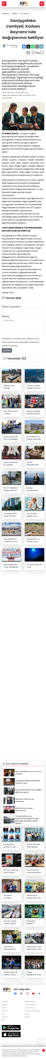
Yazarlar (5, 1017)
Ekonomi (5, 1011)
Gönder (6, 350)
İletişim (27, 1017)
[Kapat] (43, 1050)
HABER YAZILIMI (7, 1047)
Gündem (5, 1002)
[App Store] (23, 1034)
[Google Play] (23, 1027)
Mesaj (5, 316)
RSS (3, 1020)
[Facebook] (15, 993)
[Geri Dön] (4, 3)
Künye (27, 1014)
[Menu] (42, 3)
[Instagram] (27, 993)
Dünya (4, 1008)
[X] (21, 993)
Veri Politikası (29, 1008)
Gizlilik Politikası (30, 1002)
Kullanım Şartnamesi (32, 1011)
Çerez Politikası (30, 1005)
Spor (3, 1014)
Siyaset (4, 1005)
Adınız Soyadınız (11, 306)
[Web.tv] (39, 993)
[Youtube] (33, 993)
